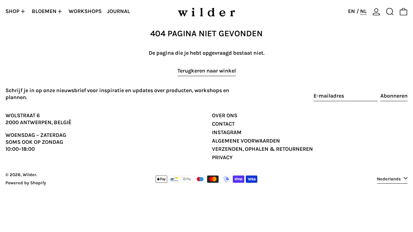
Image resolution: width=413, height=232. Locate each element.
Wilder (29, 174)
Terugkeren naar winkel (206, 70)
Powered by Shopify (25, 182)
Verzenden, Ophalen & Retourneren (262, 149)
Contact (223, 124)
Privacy (222, 157)
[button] (390, 11)
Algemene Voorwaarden (246, 140)
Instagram (227, 132)
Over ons (224, 115)
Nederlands (389, 178)
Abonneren (394, 95)
